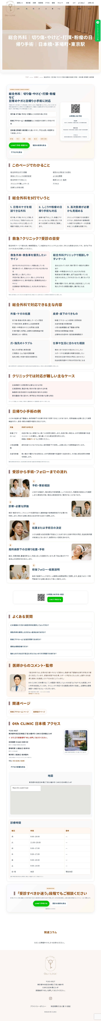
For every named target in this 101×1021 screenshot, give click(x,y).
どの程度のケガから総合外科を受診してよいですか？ (29, 625)
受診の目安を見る (39, 145)
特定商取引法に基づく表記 (61, 1006)
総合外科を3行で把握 (19, 172)
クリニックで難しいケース (20, 183)
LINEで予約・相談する (19, 145)
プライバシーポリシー (38, 1006)
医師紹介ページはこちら (34, 693)
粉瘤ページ (31, 439)
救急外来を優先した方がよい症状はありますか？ (28, 632)
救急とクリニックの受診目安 (21, 176)
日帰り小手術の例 (17, 187)
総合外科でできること (19, 180)
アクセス (56, 183)
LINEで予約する (55, 599)
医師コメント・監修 (60, 180)
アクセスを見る (16, 152)
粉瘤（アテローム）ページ (19, 712)
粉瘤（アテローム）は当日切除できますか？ (25, 639)
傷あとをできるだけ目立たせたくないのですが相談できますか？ (33, 653)
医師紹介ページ (39, 712)
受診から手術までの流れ (62, 172)
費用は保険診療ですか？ (19, 646)
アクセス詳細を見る (18, 767)
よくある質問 (57, 176)
